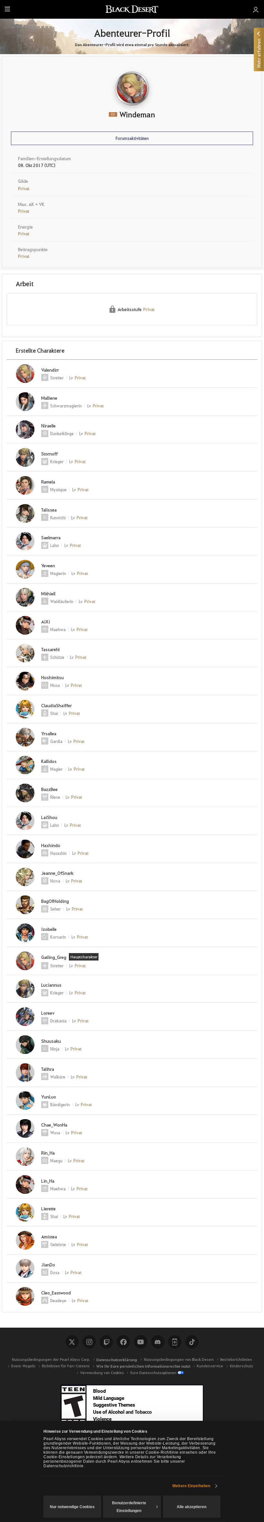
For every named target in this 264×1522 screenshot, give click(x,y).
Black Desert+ (175, 1342)
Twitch (106, 1342)
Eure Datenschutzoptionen (153, 1372)
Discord (158, 1342)
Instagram (89, 1342)
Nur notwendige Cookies (72, 1507)
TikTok (192, 1342)
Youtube (140, 1342)
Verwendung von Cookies (102, 1372)
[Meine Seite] (256, 9)
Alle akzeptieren (191, 1507)
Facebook (123, 1342)
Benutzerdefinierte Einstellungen (129, 1507)
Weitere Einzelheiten (191, 1486)
